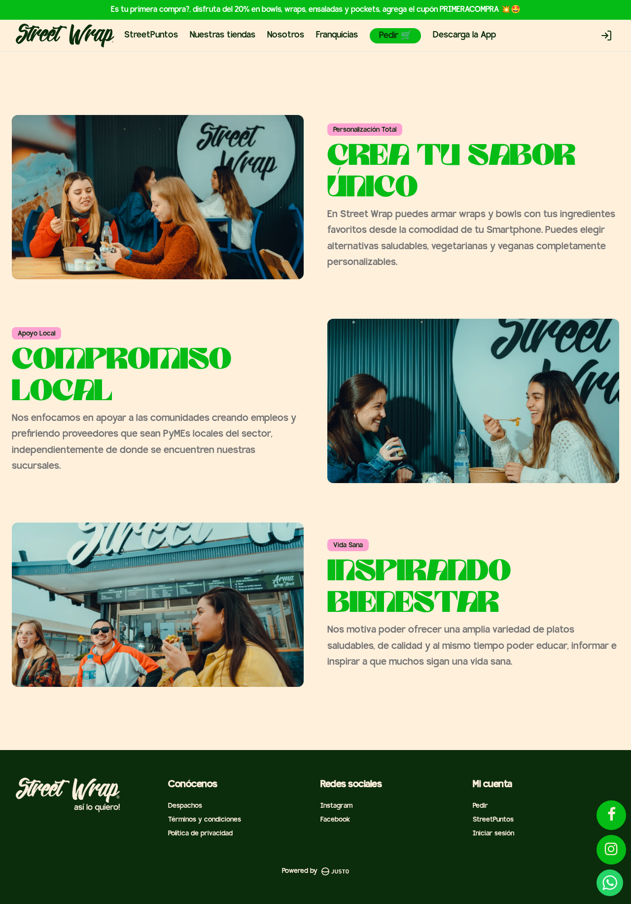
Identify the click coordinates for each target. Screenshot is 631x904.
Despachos (185, 806)
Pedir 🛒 (395, 35)
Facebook (335, 820)
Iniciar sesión (493, 833)
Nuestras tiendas (222, 35)
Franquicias (337, 35)
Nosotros (285, 35)
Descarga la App (464, 35)
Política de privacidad (200, 833)
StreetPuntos (151, 35)
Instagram (336, 806)
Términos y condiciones (204, 820)
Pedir (480, 806)
